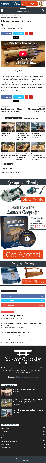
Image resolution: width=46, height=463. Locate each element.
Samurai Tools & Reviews (9, 441)
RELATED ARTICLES (14, 118)
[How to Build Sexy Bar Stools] (8, 127)
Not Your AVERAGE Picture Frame (36, 110)
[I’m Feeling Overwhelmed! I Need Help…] (38, 127)
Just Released (16, 17)
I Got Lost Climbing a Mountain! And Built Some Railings (8, 155)
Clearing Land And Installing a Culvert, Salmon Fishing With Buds (28, 401)
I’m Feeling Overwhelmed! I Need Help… (36, 135)
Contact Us (26, 460)
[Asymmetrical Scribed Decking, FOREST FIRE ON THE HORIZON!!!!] (38, 147)
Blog (2, 435)
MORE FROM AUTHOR (31, 118)
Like (42, 296)
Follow (40, 300)
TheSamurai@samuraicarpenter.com (27, 377)
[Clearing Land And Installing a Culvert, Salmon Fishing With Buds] (23, 127)
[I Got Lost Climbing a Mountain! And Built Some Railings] (8, 147)
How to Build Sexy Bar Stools (12, 316)
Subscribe (40, 305)
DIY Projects (5, 17)
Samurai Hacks (6, 438)
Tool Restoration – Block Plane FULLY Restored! (11, 110)
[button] (42, 10)
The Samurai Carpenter (9, 28)
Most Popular (5, 444)
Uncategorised (6, 448)
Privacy (19, 460)
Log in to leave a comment (10, 172)
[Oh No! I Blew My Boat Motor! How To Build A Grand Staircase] (23, 147)
